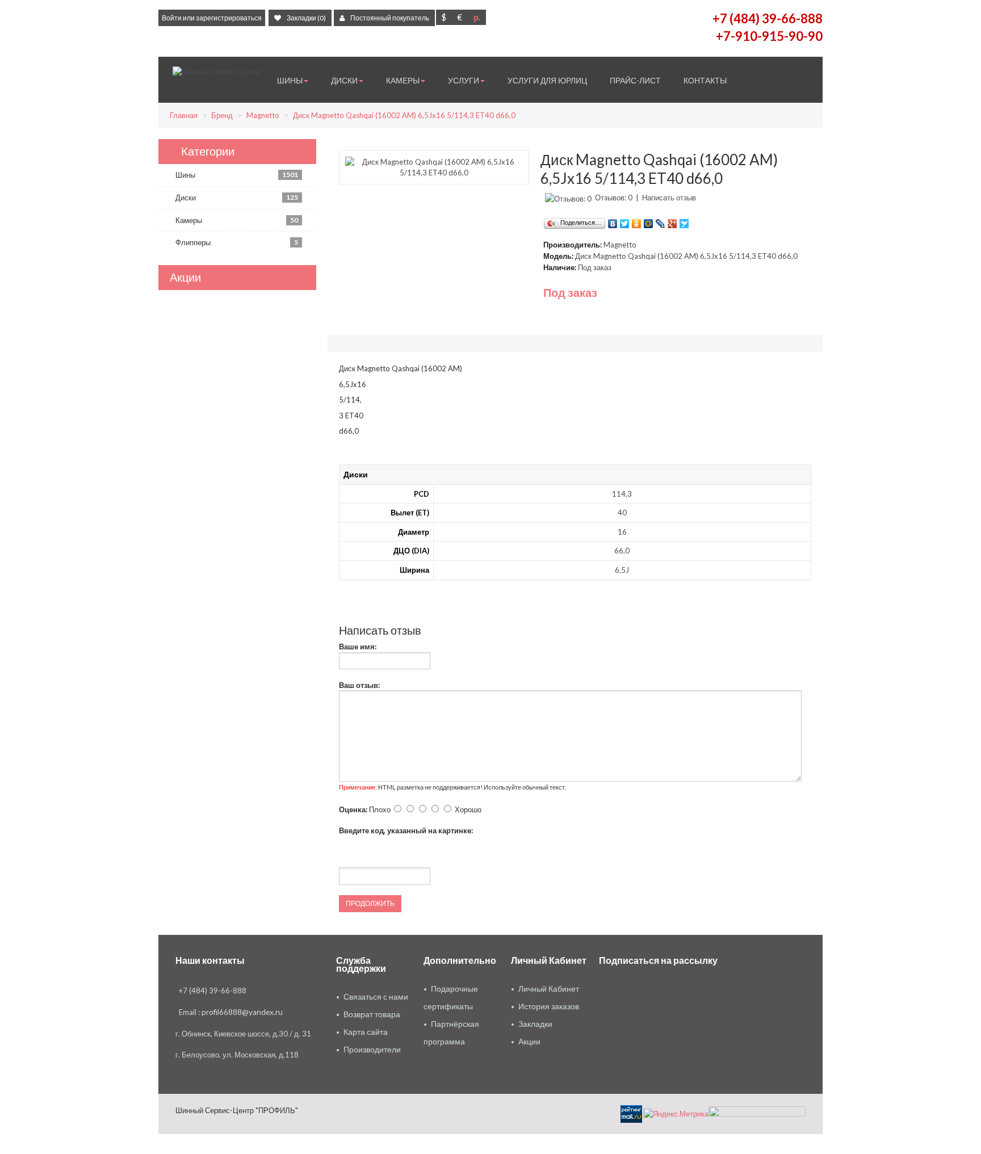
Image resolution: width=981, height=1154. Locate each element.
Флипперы (236, 242)
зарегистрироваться (229, 18)
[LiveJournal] (660, 220)
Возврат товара (371, 1014)
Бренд (222, 115)
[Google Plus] (672, 220)
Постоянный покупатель (389, 18)
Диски (236, 197)
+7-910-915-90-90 (769, 36)
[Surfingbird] (684, 220)
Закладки (535, 1024)
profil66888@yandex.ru (242, 1012)
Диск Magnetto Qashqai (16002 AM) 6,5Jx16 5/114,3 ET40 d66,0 (404, 115)
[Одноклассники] (637, 220)
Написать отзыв (669, 197)
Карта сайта (365, 1031)
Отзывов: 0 (613, 197)
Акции (529, 1041)
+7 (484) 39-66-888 (767, 18)
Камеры (236, 220)
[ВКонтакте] (613, 220)
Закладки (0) (306, 18)
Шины (236, 174)
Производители (372, 1049)
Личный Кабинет (548, 988)
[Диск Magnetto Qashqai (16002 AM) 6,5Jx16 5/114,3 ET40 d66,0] (434, 166)
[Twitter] (625, 220)
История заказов (548, 1006)
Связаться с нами (375, 996)
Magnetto (262, 115)
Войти (172, 18)
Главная (184, 115)
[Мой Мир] (649, 220)
